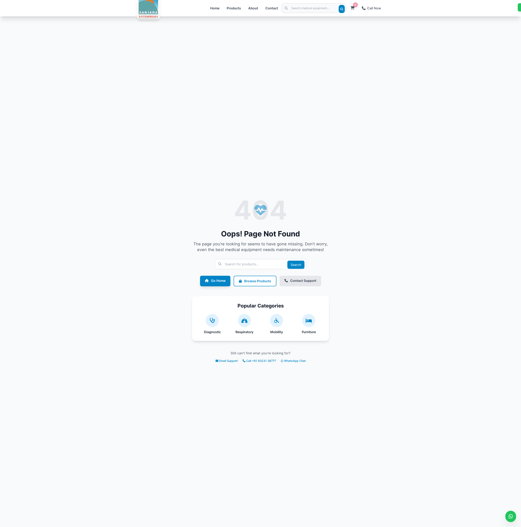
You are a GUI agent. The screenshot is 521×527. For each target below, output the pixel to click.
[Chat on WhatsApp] (510, 516)
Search (296, 265)
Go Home (217, 281)
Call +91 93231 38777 (261, 360)
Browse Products (257, 281)
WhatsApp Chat (295, 360)
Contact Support (302, 281)
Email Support (228, 360)
